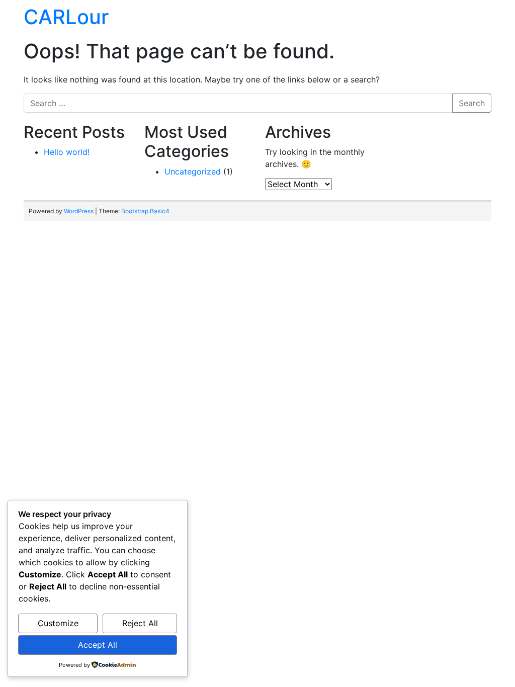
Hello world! (67, 152)
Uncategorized (192, 171)
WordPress (79, 211)
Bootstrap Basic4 (145, 211)
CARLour (66, 17)
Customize (58, 623)
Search (472, 103)
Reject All (140, 623)
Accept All (97, 645)
